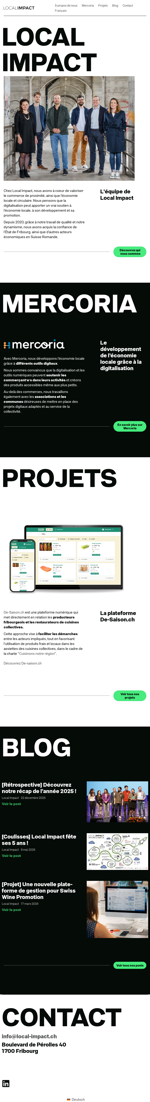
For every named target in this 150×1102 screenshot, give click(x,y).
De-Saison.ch (14, 612)
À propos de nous (66, 5)
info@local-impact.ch (29, 1036)
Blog (115, 5)
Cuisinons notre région (37, 653)
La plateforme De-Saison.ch (118, 616)
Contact (128, 5)
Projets (103, 5)
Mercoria (88, 5)
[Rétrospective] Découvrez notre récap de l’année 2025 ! (39, 787)
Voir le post (11, 804)
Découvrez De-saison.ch (23, 663)
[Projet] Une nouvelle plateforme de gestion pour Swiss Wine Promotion (39, 890)
